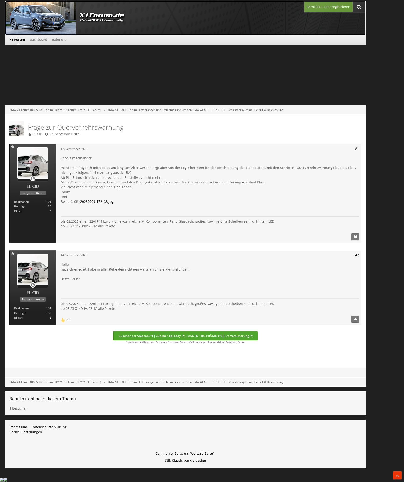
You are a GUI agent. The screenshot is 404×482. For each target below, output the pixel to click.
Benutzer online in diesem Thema (42, 398)
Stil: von (185, 460)
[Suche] (359, 7)
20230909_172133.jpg (97, 201)
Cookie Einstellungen (25, 432)
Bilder (18, 211)
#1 (357, 148)
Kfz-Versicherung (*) (239, 336)
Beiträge (19, 206)
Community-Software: (185, 453)
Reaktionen (21, 202)
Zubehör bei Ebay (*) (170, 336)
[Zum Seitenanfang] (397, 475)
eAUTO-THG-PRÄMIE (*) (205, 336)
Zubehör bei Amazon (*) (136, 336)
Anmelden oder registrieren (328, 6)
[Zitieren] (355, 236)
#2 (357, 255)
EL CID (37, 134)
